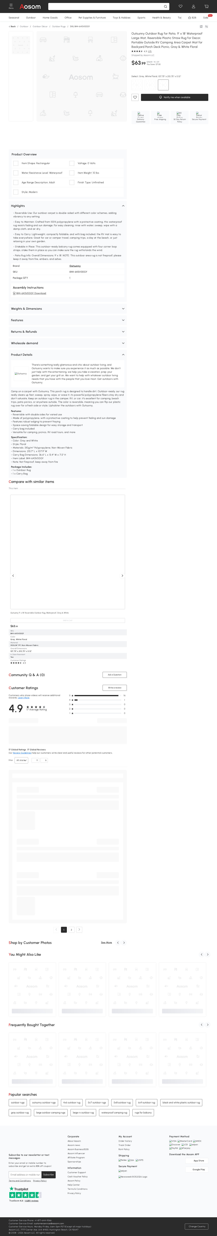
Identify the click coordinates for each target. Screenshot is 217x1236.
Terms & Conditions (78, 1189)
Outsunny (75, 266)
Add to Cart (67, 620)
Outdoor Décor (40, 26)
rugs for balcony (143, 1112)
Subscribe (48, 1174)
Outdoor (31, 17)
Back (13, 26)
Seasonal (14, 17)
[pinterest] (30, 1147)
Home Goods (50, 17)
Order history (125, 1141)
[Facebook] (11, 1147)
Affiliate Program (76, 1157)
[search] (165, 6)
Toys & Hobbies (121, 17)
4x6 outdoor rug (71, 1102)
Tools (181, 17)
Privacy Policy (40, 1180)
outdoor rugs (18, 1102)
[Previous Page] (56, 930)
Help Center (74, 1185)
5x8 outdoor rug (122, 1102)
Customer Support (77, 1172)
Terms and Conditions (20, 1180)
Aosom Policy (74, 1180)
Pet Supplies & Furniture (92, 17)
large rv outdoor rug (83, 1112)
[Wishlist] (180, 6)
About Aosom (74, 1141)
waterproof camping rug (114, 1112)
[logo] (30, 6)
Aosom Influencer (76, 1153)
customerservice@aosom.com (49, 1223)
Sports (141, 17)
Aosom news (74, 1145)
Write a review (114, 687)
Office (68, 17)
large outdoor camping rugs (50, 1112)
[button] (68, 206)
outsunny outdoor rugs (44, 1102)
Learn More (23, 697)
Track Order (125, 1145)
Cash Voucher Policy (78, 1176)
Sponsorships (74, 1161)
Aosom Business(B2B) (78, 1149)
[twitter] (37, 1147)
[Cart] (206, 6)
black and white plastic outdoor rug (181, 1102)
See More (106, 942)
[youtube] (24, 1147)
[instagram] (17, 1147)
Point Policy (124, 1149)
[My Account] (193, 6)
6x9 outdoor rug (146, 1102)
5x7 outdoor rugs (97, 1102)
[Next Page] (79, 930)
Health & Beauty (161, 17)
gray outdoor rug (20, 1112)
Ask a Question (114, 674)
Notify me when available (176, 97)
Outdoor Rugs (59, 26)
